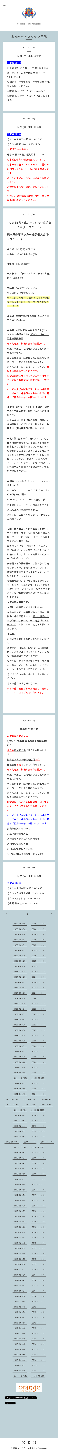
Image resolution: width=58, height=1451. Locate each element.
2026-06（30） (20, 929)
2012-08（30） (20, 1349)
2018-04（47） (20, 1168)
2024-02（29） (20, 1003)
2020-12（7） (47, 1099)
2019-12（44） (20, 1126)
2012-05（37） (39, 1354)
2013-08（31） (20, 1317)
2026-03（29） (39, 934)
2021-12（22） (20, 1073)
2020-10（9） (29, 1104)
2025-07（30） (39, 956)
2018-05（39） (39, 1163)
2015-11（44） (39, 1243)
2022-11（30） (39, 1041)
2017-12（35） (20, 1179)
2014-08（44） (20, 1285)
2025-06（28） (20, 961)
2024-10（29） (20, 982)
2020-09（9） (47, 1104)
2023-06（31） (20, 1025)
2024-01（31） (39, 1003)
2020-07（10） (38, 1110)
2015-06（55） (20, 1259)
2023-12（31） (20, 1009)
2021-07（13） (39, 1083)
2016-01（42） (39, 1237)
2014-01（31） (39, 1301)
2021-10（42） (21, 1078)
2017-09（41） (39, 1184)
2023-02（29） (20, 1035)
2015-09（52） (39, 1248)
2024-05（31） (39, 993)
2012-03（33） (39, 1360)
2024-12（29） (20, 977)
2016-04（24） (20, 1232)
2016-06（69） (20, 1227)
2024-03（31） (39, 998)
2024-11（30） (39, 977)
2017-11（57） (39, 1179)
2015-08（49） (20, 1253)
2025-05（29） (39, 961)
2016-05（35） (39, 1227)
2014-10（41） (20, 1280)
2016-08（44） (20, 1221)
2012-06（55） (20, 1354)
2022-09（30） (39, 1046)
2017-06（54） (20, 1195)
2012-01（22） (39, 1365)
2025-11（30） (39, 945)
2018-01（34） (39, 1174)
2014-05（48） (39, 1291)
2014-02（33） (20, 1301)
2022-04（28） (20, 1062)
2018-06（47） (20, 1163)
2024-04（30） (20, 998)
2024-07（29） (39, 987)
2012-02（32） (20, 1365)
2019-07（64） (39, 1136)
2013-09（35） (39, 1312)
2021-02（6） (12, 1099)
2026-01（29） (39, 940)
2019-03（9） (47, 1142)
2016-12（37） (20, 1211)
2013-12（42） (20, 1307)
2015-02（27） (20, 1269)
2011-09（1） (39, 1376)
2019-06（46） (12, 1142)
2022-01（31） (39, 1067)
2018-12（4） (20, 1147)
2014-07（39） (39, 1285)
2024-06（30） (20, 993)
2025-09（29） (39, 950)
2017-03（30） (39, 1200)
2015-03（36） (39, 1264)
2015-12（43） (20, 1243)
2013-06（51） (20, 1323)
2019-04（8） (30, 1142)
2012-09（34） (39, 1344)
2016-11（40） (39, 1211)
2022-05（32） (39, 1057)
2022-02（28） (20, 1067)
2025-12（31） (20, 945)
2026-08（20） (20, 924)
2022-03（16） (39, 1062)
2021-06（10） (20, 1089)
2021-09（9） (39, 1078)
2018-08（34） (20, 1158)
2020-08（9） (20, 1110)
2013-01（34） (39, 1333)
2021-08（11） (20, 1083)
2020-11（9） (12, 1104)
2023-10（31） (20, 1014)
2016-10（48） (20, 1216)
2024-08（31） (20, 987)
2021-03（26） (39, 1094)
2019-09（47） (39, 1131)
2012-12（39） (20, 1339)
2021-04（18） (20, 1094)
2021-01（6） (29, 1099)
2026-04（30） (20, 934)
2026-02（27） (20, 940)
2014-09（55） (39, 1280)
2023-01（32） (39, 1035)
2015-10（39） (20, 1248)
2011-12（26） (20, 1370)
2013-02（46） (20, 1333)
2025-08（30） (20, 956)
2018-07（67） (39, 1158)
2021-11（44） (39, 1073)
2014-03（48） (39, 1296)
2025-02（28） (20, 971)
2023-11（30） (39, 1009)
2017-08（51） (20, 1190)
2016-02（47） (20, 1237)
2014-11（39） (39, 1275)
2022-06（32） (20, 1057)
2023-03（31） (39, 1030)
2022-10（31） (20, 1046)
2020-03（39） (39, 1115)
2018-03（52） (39, 1168)
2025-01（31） (39, 971)
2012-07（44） (39, 1349)
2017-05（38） (39, 1195)
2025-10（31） (20, 950)
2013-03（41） (39, 1328)
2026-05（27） (39, 929)
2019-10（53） (20, 1131)
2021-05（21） (39, 1089)
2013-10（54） (20, 1312)
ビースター (22, 1448)
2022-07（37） (39, 1051)
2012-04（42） (20, 1360)
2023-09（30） (39, 1014)
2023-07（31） (39, 1019)
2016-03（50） (39, 1232)
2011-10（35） (21, 1376)
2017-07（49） (39, 1190)
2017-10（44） (20, 1184)
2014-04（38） (20, 1296)
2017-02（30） (20, 1206)
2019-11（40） (39, 1126)
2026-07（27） (39, 924)
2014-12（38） (20, 1275)
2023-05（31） (39, 1025)
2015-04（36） (20, 1264)
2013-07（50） (39, 1317)
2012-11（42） (39, 1339)
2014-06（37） (20, 1291)
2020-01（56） (39, 1120)
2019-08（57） (20, 1136)
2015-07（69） (39, 1253)
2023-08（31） (20, 1019)
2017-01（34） (39, 1206)
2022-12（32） (20, 1041)
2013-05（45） (39, 1323)
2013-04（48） (20, 1328)
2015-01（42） (39, 1269)
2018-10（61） (20, 1152)
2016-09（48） (39, 1216)
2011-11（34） (39, 1370)
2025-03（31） (39, 966)
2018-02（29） (20, 1174)
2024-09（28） (39, 982)
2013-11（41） (39, 1307)
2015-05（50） (39, 1259)
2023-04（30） (20, 1030)
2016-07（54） (39, 1221)
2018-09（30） (39, 1152)
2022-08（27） (20, 1051)
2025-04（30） (20, 966)
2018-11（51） (38, 1147)
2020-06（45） (20, 1115)
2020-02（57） (20, 1120)
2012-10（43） (20, 1344)
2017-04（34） (20, 1200)
